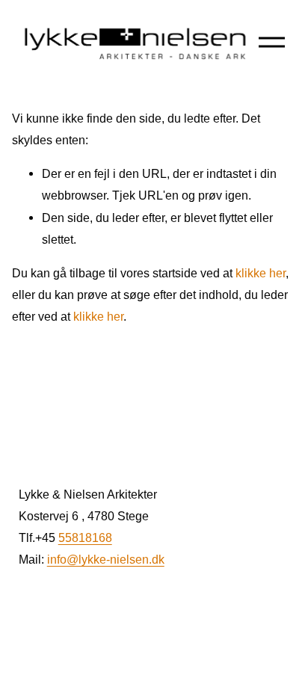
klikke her (260, 273)
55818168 (85, 537)
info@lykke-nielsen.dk (105, 559)
